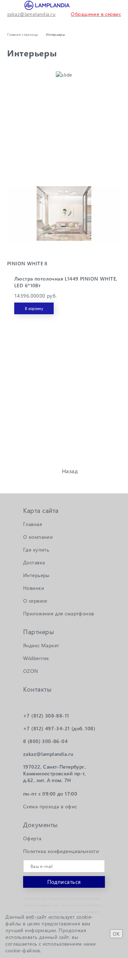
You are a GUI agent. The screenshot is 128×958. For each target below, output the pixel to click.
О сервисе (35, 600)
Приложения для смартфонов (58, 613)
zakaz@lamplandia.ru (31, 14)
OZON (30, 671)
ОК (116, 933)
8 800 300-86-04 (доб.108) (110, 5)
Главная (32, 524)
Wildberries (36, 658)
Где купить (36, 549)
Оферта (32, 838)
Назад (70, 471)
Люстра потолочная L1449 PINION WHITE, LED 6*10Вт (65, 282)
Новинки (33, 588)
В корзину (34, 308)
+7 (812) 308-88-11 (46, 715)
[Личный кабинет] (11, 21)
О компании (38, 536)
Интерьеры (36, 575)
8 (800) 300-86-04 (45, 741)
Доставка (34, 562)
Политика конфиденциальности (61, 851)
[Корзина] (26, 21)
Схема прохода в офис (50, 806)
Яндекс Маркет (41, 645)
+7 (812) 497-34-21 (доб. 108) (59, 728)
